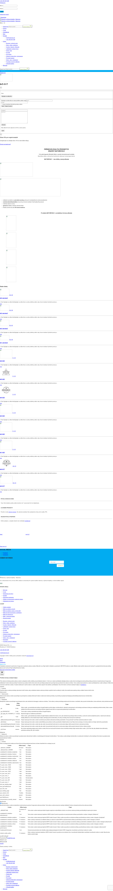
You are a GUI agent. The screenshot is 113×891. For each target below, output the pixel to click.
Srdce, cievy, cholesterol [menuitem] (12, 883)
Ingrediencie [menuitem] (6, 855)
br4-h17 (2, 486)
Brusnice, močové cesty (9, 621)
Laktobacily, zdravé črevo (9, 626)
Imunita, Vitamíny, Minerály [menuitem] (12, 870)
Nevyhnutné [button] (3, 801)
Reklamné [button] (2, 732)
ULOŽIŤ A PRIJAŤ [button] (4, 836)
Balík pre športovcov (8, 614)
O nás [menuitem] (4, 853)
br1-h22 (2, 452)
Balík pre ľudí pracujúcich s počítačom (12, 612)
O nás (4, 591)
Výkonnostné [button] (3, 692)
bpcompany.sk (29, 655)
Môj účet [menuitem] (5, 889)
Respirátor (5, 639)
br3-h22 (2, 416)
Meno (1, 5)
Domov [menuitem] (5, 852)
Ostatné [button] (2, 739)
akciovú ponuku (12, 512)
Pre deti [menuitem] (8, 876)
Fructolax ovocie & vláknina (9, 641)
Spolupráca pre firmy (8, 593)
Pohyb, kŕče (6, 628)
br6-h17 (2, 469)
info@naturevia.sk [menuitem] (10, 861)
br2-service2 (4, 328)
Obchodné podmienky (8, 597)
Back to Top (3, 664)
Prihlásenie (2, 662)
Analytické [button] (2, 697)
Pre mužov (5, 632)
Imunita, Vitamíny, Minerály (9, 624)
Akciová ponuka (7, 618)
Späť (3, 106)
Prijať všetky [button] (13, 668)
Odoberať (60, 565)
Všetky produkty (7, 607)
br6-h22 (2, 361)
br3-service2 (4, 313)
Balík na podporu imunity (9, 609)
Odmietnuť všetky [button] (20, 668)
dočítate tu (83, 684)
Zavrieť (1, 843)
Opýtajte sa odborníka (7, 96)
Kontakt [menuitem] (5, 859)
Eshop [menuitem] (4, 865)
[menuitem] (58, 849)
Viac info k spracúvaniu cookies (7, 669)
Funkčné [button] (2, 686)
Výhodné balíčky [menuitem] (10, 887)
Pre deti (5, 630)
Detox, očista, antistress (9, 623)
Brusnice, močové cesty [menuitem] (12, 866)
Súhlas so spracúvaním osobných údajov (13, 599)
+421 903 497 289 (4, 1)
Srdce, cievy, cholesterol (9, 637)
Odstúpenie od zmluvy (8, 601)
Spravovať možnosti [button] (5, 668)
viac (1, 303)
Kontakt (5, 595)
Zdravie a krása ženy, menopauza (11, 634)
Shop (1, 660)
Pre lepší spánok (7, 636)
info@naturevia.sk (4, 652)
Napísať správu (8, 106)
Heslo (1, 8)
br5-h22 (2, 379)
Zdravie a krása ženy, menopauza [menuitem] (14, 879)
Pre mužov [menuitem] (8, 878)
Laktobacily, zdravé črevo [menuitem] (12, 872)
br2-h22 (2, 434)
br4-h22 (2, 397)
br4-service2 (4, 298)
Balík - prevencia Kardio (9, 616)
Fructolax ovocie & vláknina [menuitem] (12, 885)
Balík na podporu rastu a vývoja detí (12, 610)
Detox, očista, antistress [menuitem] (12, 868)
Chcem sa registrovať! (5, 144)
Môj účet (5, 590)
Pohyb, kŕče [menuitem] (9, 874)
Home (1, 658)
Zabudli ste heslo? (4, 14)
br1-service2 (4, 342)
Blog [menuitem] (4, 857)
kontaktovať (27, 520)
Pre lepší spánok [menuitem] (10, 881)
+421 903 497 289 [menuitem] (10, 863)
